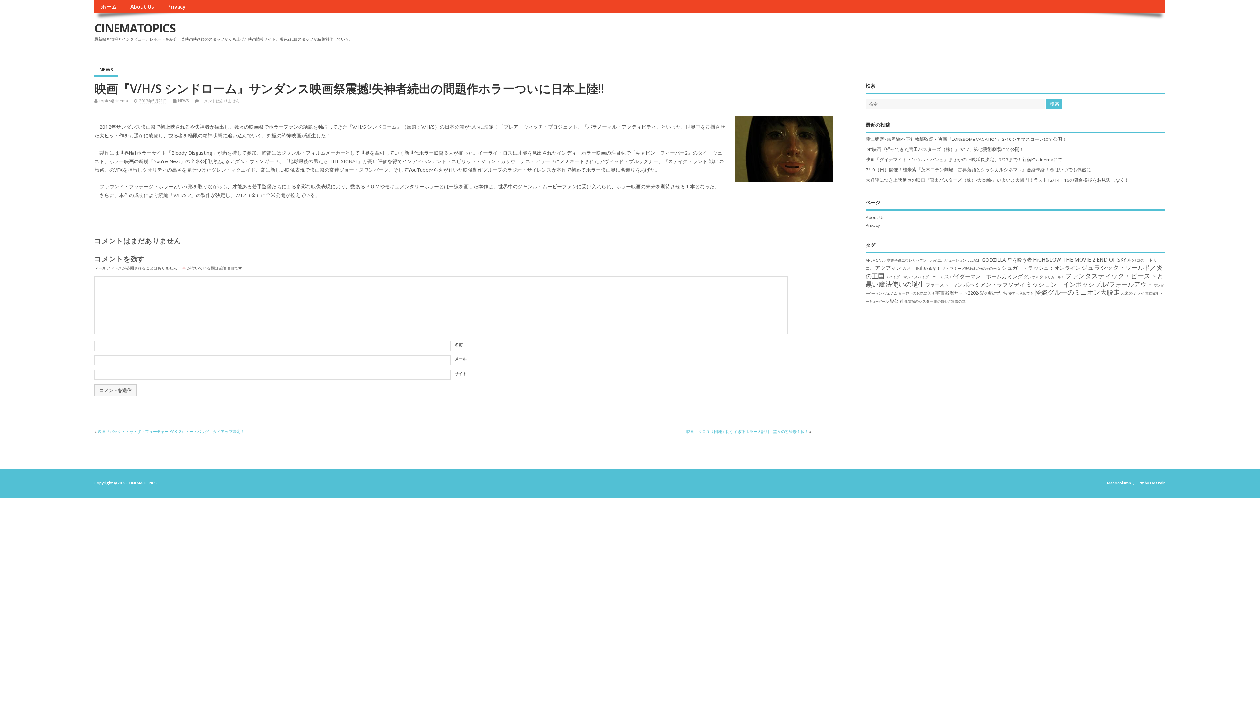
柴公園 (896, 301)
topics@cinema (113, 101)
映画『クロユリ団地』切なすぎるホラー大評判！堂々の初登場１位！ (747, 431)
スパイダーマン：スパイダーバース (914, 276)
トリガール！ (1054, 277)
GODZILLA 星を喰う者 (1007, 259)
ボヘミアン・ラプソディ (994, 284)
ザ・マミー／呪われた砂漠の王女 (971, 268)
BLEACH (974, 260)
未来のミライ (1132, 293)
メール (461, 359)
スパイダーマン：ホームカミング (983, 276)
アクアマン (888, 267)
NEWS (106, 69)
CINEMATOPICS (134, 28)
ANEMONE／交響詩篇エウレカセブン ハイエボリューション (916, 260)
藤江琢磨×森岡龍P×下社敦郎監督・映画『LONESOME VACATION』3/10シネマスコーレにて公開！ (966, 139)
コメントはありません (220, 101)
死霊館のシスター (918, 301)
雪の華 (960, 301)
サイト (461, 373)
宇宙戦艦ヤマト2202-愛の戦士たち (971, 293)
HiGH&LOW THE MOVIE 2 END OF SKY (1079, 259)
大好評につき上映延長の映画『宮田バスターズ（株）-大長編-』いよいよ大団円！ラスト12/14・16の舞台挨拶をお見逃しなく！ (997, 180)
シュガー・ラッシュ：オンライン (1041, 267)
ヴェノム (890, 293)
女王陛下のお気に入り (916, 293)
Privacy (176, 6)
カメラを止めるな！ (921, 268)
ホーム (109, 6)
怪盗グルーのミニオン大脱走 (1077, 292)
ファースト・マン (944, 285)
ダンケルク (1033, 276)
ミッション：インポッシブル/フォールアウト (1089, 284)
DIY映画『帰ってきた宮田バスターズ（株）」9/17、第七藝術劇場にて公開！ (945, 149)
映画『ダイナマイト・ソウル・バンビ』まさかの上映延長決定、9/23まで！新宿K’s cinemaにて (964, 159)
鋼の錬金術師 (944, 301)
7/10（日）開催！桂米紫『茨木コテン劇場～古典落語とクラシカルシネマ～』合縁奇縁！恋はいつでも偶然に (978, 170)
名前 (459, 344)
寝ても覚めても (1021, 293)
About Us (142, 6)
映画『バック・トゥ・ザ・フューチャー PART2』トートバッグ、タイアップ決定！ (171, 431)
